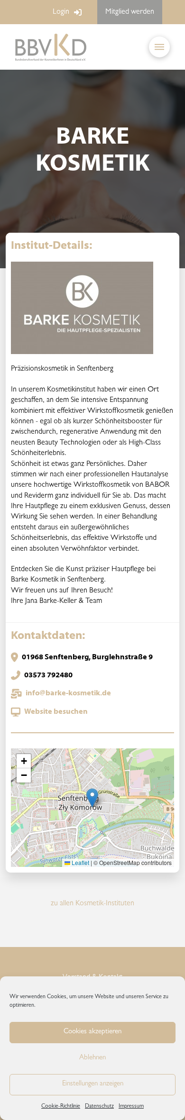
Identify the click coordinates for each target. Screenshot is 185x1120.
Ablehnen (92, 1058)
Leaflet (79, 862)
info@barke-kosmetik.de (68, 693)
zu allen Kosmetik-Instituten (92, 904)
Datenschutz (99, 1107)
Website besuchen (56, 712)
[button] (159, 46)
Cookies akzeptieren (92, 1032)
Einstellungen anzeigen (92, 1084)
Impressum (131, 1107)
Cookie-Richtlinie (60, 1107)
